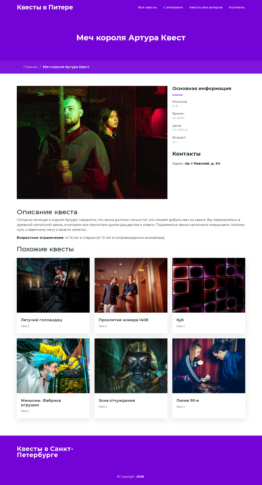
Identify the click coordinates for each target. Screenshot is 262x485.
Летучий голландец (41, 320)
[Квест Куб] (208, 285)
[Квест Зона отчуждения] (131, 366)
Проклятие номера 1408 (123, 320)
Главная (30, 67)
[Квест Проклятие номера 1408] (131, 285)
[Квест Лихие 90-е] (208, 366)
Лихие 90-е (187, 400)
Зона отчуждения (117, 400)
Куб (180, 320)
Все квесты (147, 7)
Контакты (237, 7)
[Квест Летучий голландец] (53, 285)
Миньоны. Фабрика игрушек (41, 402)
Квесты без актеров (205, 7)
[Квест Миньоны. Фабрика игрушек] (53, 366)
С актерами (173, 7)
